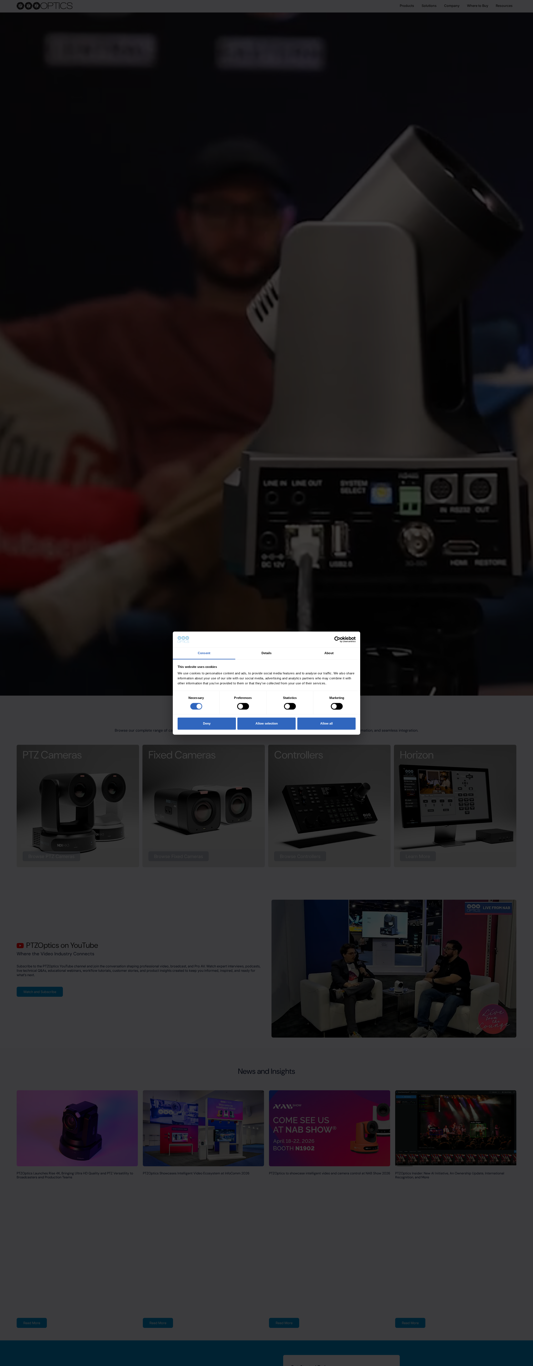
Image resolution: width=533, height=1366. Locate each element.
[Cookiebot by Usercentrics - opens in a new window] (337, 639)
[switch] (243, 706)
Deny (206, 723)
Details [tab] (267, 653)
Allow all (326, 723)
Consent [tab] (204, 653)
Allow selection (266, 723)
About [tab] (329, 653)
